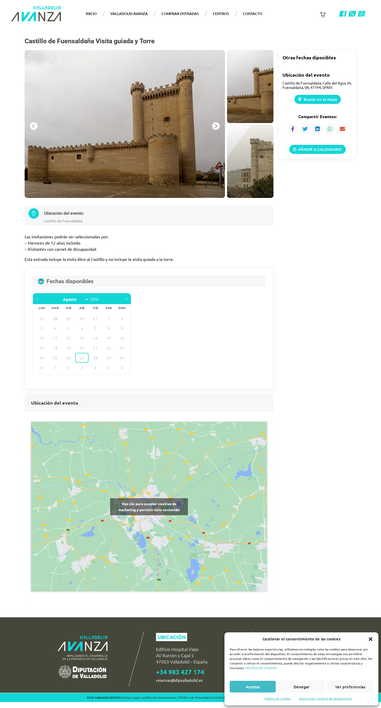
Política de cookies (278, 698)
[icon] (343, 13)
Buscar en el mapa (320, 99)
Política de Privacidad (195, 697)
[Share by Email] (342, 129)
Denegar (301, 686)
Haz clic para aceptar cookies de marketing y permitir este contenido (149, 506)
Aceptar (253, 686)
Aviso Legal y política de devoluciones (325, 698)
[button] (370, 639)
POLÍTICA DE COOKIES (261, 668)
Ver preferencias (350, 686)
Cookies (217, 697)
